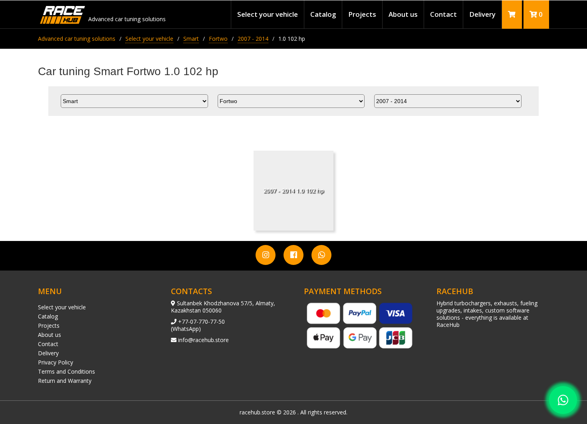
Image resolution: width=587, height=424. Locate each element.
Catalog (323, 14)
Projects (362, 14)
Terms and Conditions (66, 371)
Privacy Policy (55, 362)
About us (403, 14)
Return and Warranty (64, 380)
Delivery (482, 14)
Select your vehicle (267, 14)
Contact (443, 14)
